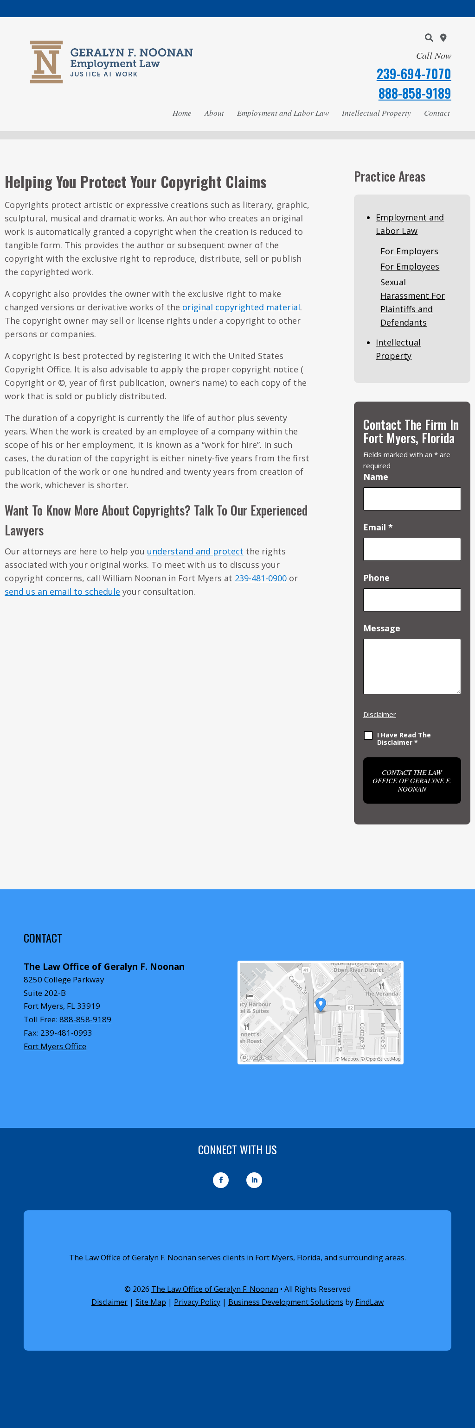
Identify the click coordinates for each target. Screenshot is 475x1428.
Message (381, 628)
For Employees (409, 266)
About (214, 112)
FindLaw (369, 1302)
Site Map (150, 1302)
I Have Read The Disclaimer (404, 738)
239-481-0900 (261, 578)
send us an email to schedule (62, 591)
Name (375, 476)
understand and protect (195, 551)
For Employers (409, 251)
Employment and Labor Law (283, 112)
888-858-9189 (415, 92)
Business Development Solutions (285, 1302)
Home (182, 112)
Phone (376, 577)
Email (378, 527)
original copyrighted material (241, 307)
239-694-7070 (414, 73)
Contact (437, 112)
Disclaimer (379, 714)
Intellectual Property (376, 112)
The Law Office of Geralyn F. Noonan (214, 1289)
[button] (465, 1361)
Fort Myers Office (55, 1046)
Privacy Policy (197, 1302)
